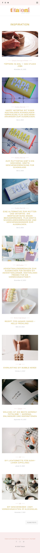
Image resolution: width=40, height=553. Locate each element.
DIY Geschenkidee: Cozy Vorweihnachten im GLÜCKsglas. (20, 508)
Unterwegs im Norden (22, 60)
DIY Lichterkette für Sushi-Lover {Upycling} (20, 461)
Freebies (17, 107)
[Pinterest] (8, 2)
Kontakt (32, 539)
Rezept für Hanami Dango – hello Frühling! (20, 322)
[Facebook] (2, 2)
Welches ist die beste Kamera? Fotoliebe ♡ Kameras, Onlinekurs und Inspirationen (20, 414)
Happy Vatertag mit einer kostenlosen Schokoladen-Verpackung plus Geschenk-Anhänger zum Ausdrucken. (20, 113)
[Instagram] (5, 2)
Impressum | (25, 539)
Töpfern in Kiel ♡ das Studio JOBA (20, 65)
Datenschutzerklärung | (13, 539)
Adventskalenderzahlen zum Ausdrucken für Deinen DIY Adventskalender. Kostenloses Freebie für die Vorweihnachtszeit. (20, 273)
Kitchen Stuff (17, 318)
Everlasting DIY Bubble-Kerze (20, 368)
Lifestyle (14, 60)
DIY (17, 265)
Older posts (31, 522)
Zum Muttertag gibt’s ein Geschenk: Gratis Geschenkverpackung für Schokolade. (20, 164)
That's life (22, 107)
